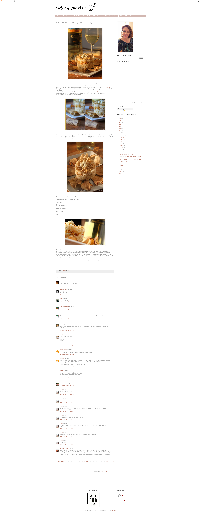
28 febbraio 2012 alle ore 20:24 (67, 456)
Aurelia (61, 389)
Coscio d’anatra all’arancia (126, 154)
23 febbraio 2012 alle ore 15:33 (67, 285)
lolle (61, 382)
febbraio (122, 153)
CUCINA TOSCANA (76, 15)
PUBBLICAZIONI (106, 15)
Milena (61, 370)
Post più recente (60, 461)
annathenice (63, 334)
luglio (121, 143)
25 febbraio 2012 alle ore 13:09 (67, 394)
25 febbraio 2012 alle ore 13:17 (66, 419)
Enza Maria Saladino (64, 448)
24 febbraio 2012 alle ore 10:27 (67, 366)
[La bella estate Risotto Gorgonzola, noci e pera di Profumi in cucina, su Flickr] (85, 78)
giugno (121, 145)
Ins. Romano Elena (64, 306)
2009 (120, 171)
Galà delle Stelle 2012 (81, 272)
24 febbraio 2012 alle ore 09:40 (67, 354)
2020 (120, 116)
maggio (122, 147)
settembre (122, 139)
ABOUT (62, 15)
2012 (120, 132)
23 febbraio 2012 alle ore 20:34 (67, 294)
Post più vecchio (110, 461)
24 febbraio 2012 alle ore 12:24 (67, 377)
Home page (85, 461)
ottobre (122, 137)
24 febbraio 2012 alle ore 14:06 (67, 385)
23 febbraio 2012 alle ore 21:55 (66, 318)
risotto (99, 272)
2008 (120, 173)
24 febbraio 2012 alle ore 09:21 (67, 345)
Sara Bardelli (104, 471)
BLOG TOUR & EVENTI (96, 15)
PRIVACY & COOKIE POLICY (125, 15)
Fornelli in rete (64, 272)
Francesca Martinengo (71, 272)
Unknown (62, 358)
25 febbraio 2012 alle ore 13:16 (66, 411)
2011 (120, 167)
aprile (121, 149)
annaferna (62, 323)
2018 (120, 120)
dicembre (122, 133)
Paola (61, 280)
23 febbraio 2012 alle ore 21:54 (67, 309)
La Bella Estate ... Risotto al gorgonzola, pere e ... (131, 159)
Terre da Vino (106, 87)
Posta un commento (63, 458)
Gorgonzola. (88, 272)
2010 (120, 169)
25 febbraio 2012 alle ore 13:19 (66, 428)
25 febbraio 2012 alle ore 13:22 (67, 436)
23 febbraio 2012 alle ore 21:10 (67, 302)
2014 (120, 128)
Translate (128, 110)
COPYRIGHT (115, 15)
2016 (120, 124)
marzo (121, 151)
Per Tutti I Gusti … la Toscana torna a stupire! (130, 163)
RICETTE (68, 15)
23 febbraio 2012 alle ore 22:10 (67, 330)
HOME (57, 15)
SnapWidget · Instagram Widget (137, 102)
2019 (120, 118)
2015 (120, 126)
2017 (120, 122)
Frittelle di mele (123, 161)
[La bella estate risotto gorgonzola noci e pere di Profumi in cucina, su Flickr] (85, 130)
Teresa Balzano (63, 349)
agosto (122, 141)
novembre (122, 135)
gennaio (122, 165)
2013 (120, 130)
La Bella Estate (99, 92)
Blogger (114, 510)
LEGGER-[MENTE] (86, 15)
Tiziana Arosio (63, 289)
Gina (61, 298)
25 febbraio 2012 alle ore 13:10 (66, 402)
